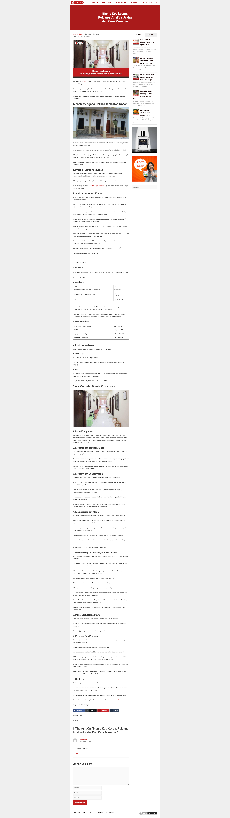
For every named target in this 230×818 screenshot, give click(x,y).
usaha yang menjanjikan (97, 185)
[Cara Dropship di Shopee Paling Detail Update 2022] (136, 44)
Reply (77, 753)
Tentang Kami (92, 812)
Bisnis (81, 34)
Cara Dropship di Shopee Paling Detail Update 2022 (147, 42)
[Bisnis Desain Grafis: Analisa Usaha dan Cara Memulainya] (136, 79)
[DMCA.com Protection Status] (148, 814)
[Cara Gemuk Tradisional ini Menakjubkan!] (136, 114)
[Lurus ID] (78, 2)
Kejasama (111, 812)
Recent (151, 35)
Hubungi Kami (76, 812)
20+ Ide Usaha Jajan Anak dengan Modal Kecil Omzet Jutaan (147, 60)
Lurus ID (75, 34)
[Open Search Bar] (157, 2)
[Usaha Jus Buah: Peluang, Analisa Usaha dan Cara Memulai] (136, 95)
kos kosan (85, 81)
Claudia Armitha (83, 739)
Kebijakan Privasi (102, 812)
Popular (138, 35)
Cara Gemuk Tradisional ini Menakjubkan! (145, 112)
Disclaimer (85, 812)
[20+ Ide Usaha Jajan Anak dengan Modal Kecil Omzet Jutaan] (136, 62)
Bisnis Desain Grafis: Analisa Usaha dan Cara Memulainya (147, 77)
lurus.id (116, 700)
